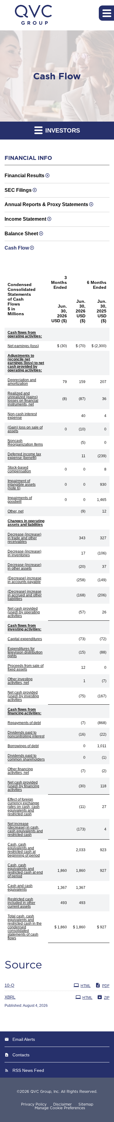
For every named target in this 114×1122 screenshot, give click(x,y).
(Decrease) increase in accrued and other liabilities (25, 595)
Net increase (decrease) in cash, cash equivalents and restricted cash (25, 829)
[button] (106, 13)
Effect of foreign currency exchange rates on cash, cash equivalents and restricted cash (24, 807)
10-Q (9, 985)
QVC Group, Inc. (45, 1091)
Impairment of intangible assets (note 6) (22, 484)
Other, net (15, 511)
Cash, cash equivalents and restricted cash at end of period (25, 870)
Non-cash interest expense (22, 415)
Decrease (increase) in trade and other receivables (24, 538)
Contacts (20, 1054)
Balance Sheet (21, 233)
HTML (86, 986)
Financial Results (24, 175)
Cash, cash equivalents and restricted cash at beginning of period (24, 850)
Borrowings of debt (23, 746)
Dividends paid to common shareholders (26, 757)
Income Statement (25, 219)
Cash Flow (17, 247)
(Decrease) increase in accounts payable (24, 580)
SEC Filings (18, 190)
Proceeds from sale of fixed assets (25, 667)
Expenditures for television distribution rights (25, 652)
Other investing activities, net (20, 681)
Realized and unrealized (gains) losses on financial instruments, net (23, 399)
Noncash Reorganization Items (25, 442)
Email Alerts (23, 1039)
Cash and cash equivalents (20, 887)
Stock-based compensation (19, 469)
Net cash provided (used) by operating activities (24, 612)
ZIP (106, 998)
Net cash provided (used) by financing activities (23, 786)
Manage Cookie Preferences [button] (60, 1108)
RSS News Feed (28, 1070)
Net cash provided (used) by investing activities (23, 696)
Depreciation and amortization (22, 381)
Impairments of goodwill (20, 499)
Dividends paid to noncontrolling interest (26, 734)
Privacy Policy (34, 1104)
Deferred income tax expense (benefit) (24, 456)
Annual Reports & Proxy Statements (46, 204)
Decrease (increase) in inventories (24, 553)
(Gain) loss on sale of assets (25, 429)
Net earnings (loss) (23, 346)
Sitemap (85, 1104)
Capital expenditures (25, 639)
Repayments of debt (24, 723)
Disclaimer (62, 1104)
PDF (105, 986)
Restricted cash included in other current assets (21, 902)
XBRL (10, 997)
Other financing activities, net (20, 771)
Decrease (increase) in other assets (24, 566)
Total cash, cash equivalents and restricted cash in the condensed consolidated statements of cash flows (25, 927)
